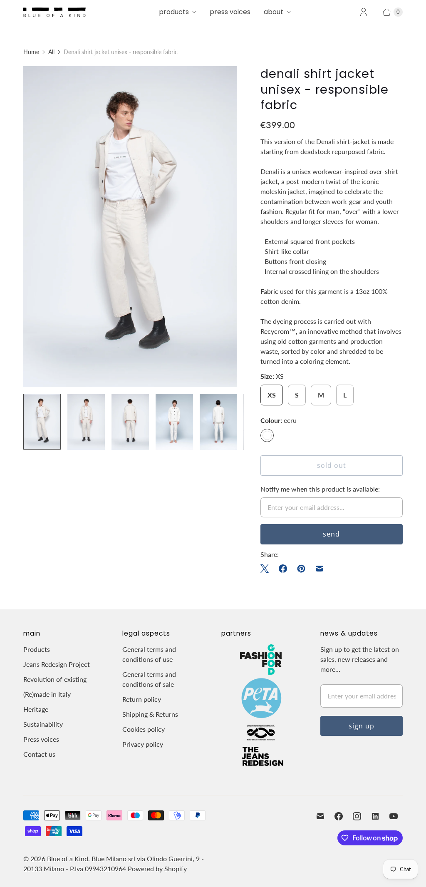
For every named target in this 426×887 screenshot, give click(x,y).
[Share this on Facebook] (283, 568)
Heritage (35, 709)
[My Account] (363, 12)
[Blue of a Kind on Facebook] (338, 816)
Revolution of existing (55, 679)
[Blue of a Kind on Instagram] (357, 816)
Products (174, 12)
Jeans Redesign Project (56, 664)
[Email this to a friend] (319, 568)
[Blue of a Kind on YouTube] (393, 816)
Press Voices (230, 12)
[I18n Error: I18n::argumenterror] (42, 422)
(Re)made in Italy (47, 694)
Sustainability (43, 724)
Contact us (39, 754)
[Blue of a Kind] (54, 12)
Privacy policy (142, 744)
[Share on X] (267, 568)
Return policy (141, 699)
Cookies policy (143, 729)
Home (31, 51)
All (51, 51)
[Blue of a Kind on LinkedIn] (375, 816)
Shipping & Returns (150, 714)
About (273, 12)
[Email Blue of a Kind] (320, 816)
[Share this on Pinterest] (301, 568)
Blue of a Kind (67, 858)
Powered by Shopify (157, 868)
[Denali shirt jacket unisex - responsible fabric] (130, 226)
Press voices (41, 739)
